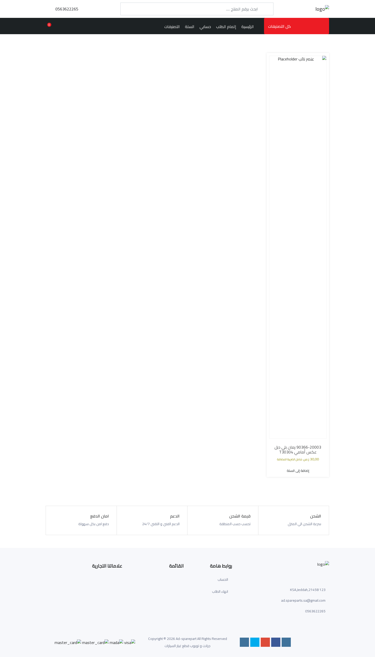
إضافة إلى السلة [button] (298, 471)
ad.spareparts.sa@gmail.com (303, 600)
